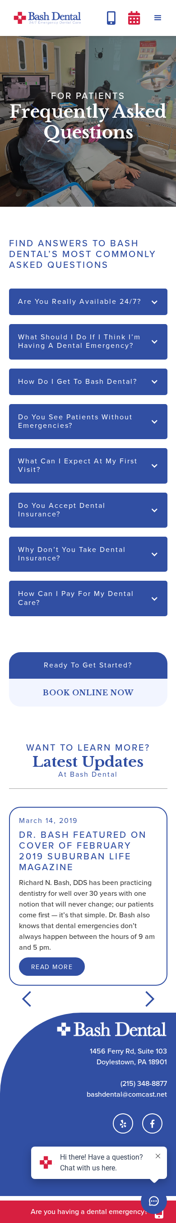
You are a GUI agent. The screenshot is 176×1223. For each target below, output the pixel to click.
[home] (45, 17)
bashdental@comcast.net (127, 1094)
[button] (157, 17)
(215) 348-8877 (143, 1083)
